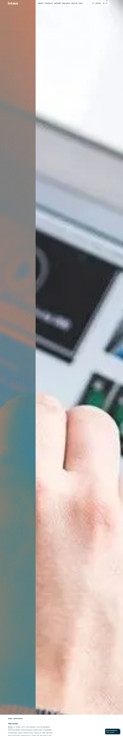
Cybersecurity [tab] (37, 733)
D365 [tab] (43, 733)
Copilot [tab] (20, 733)
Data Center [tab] (49, 733)
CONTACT (98, 3)
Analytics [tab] (18, 727)
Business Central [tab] (37, 730)
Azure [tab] (23, 727)
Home (10, 718)
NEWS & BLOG (66, 3)
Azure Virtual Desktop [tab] (14, 730)
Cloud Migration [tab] (47, 730)
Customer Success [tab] (28, 733)
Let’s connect (111, 731)
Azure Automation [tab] (31, 727)
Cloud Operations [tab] (12, 733)
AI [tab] (14, 727)
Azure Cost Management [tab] (43, 727)
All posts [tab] (10, 727)
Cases (80, 3)
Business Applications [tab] (27, 730)
